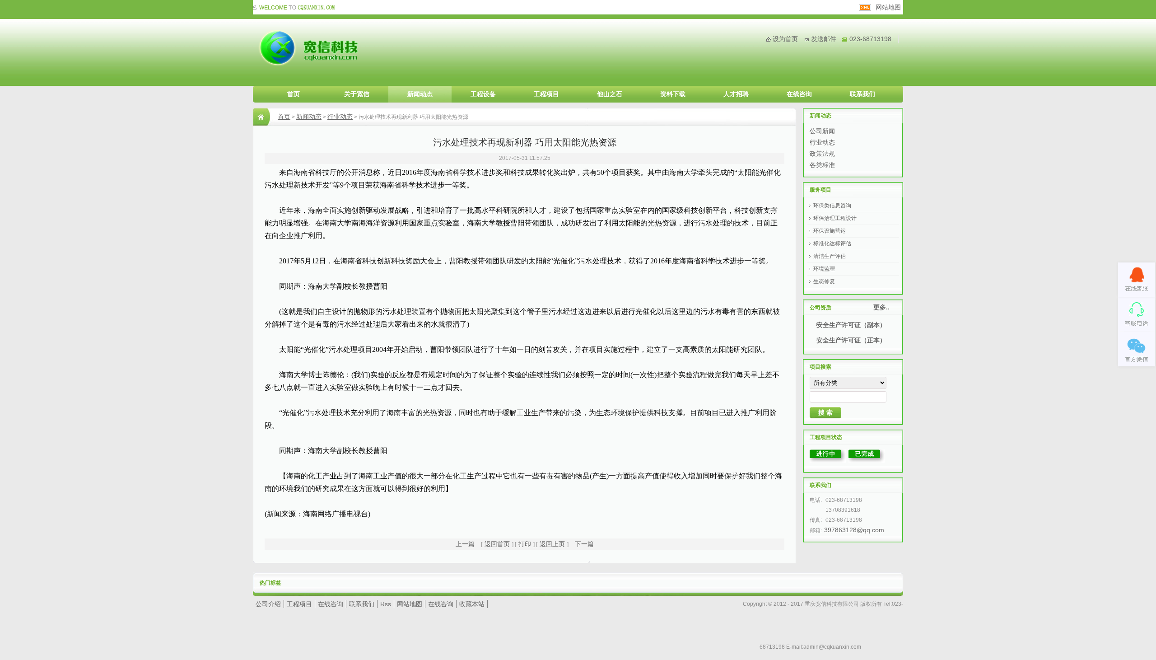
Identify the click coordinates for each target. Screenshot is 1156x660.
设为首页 (785, 38)
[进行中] (828, 460)
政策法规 (822, 153)
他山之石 (609, 94)
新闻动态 (420, 94)
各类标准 (822, 165)
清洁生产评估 (829, 256)
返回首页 (497, 544)
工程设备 (483, 94)
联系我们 (862, 94)
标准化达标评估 (832, 243)
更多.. (881, 307)
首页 (293, 94)
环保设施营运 (829, 231)
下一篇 (584, 544)
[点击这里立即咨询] (1136, 279)
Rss (385, 604)
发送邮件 (823, 38)
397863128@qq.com (854, 530)
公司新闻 (822, 131)
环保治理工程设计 (835, 218)
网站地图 (888, 7)
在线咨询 (799, 94)
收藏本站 (472, 604)
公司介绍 (268, 604)
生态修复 (824, 281)
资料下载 (672, 94)
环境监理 (824, 269)
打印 (524, 544)
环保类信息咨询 (832, 205)
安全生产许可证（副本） (851, 324)
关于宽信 (356, 94)
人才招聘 (736, 94)
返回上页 (552, 544)
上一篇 (465, 544)
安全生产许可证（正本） (851, 340)
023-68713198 (870, 38)
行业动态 (340, 116)
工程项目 (546, 94)
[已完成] (866, 460)
